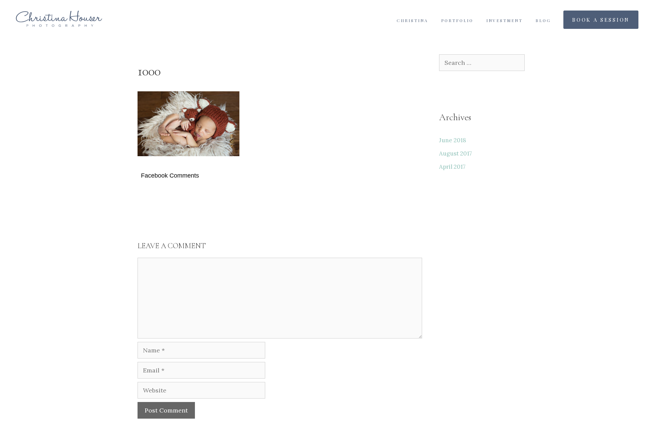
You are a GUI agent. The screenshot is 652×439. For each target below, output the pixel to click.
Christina (412, 20)
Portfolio (457, 20)
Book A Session (601, 19)
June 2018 (452, 140)
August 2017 (455, 153)
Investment (504, 20)
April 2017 (452, 166)
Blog (543, 20)
